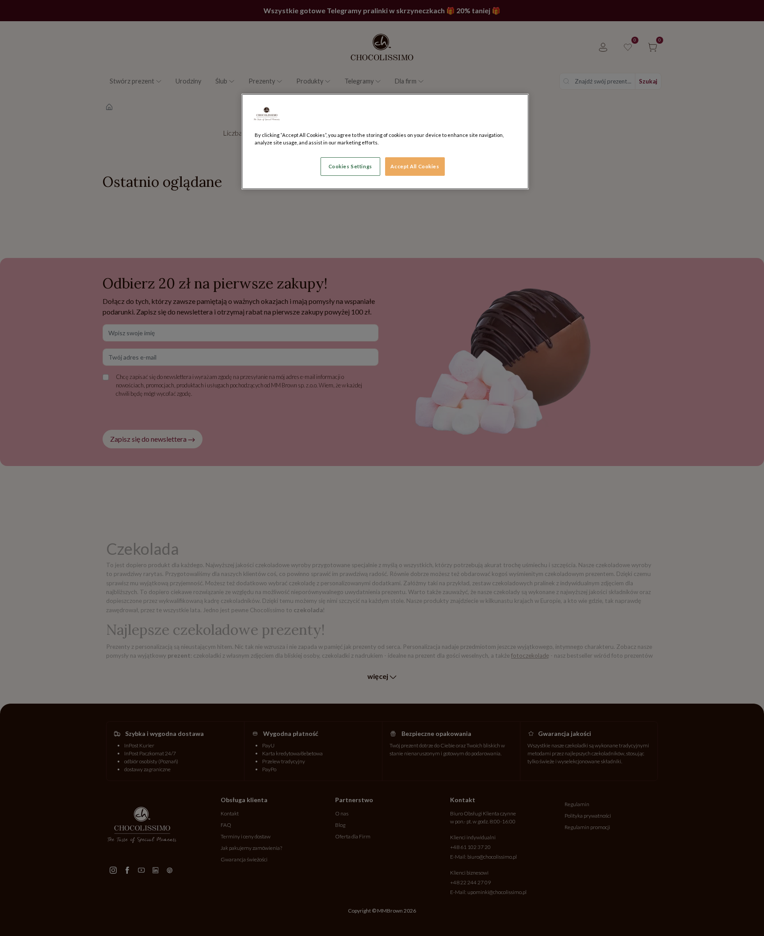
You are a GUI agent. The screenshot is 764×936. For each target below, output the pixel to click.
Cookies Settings (350, 166)
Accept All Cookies (414, 166)
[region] (385, 141)
